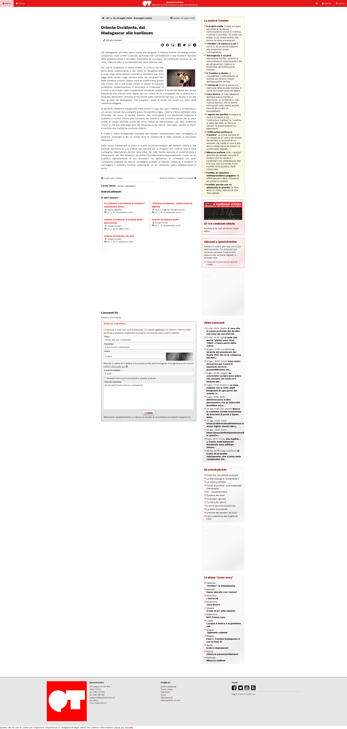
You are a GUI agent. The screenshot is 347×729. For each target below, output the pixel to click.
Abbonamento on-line (170, 700)
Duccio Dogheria (162, 209)
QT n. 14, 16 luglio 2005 (119, 18)
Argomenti (165, 692)
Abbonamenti (166, 697)
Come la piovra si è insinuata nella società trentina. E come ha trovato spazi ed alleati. (223, 88)
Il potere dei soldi (215, 495)
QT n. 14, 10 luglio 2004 (118, 229)
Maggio (223, 639)
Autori (163, 695)
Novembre (213, 603)
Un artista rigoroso (216, 499)
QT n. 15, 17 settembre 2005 (120, 242)
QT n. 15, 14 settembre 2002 (120, 212)
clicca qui (119, 727)
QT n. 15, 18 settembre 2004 (168, 225)
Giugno (217, 631)
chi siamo (93, 700)
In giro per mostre (113, 178)
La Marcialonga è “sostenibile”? (222, 478)
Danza (120, 186)
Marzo (222, 653)
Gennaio (221, 590)
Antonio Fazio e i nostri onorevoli (177, 178)
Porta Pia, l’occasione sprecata (222, 475)
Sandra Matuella (114, 209)
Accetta (129, 727)
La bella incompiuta (216, 509)
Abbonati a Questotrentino (220, 241)
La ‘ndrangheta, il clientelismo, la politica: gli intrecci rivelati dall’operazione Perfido (222, 77)
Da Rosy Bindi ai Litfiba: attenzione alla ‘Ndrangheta (222, 188)
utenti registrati (156, 329)
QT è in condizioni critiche (219, 223)
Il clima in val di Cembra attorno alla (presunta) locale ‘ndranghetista (222, 47)
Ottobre (220, 609)
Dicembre (212, 597)
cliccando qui (118, 366)
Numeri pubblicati (168, 686)
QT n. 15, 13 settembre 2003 (168, 212)
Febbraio (220, 584)
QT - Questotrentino (216, 491)
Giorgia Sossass (114, 40)
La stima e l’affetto (216, 482)
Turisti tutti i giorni (216, 502)
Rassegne (130, 186)
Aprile (217, 646)
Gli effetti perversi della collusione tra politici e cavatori (222, 176)
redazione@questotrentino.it (102, 697)
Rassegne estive (143, 18)
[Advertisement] (148, 277)
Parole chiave (167, 689)
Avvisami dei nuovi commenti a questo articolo (131, 378)
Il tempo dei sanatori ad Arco (221, 512)
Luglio (223, 623)
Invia (149, 413)
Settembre (215, 615)
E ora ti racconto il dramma (220, 505)
